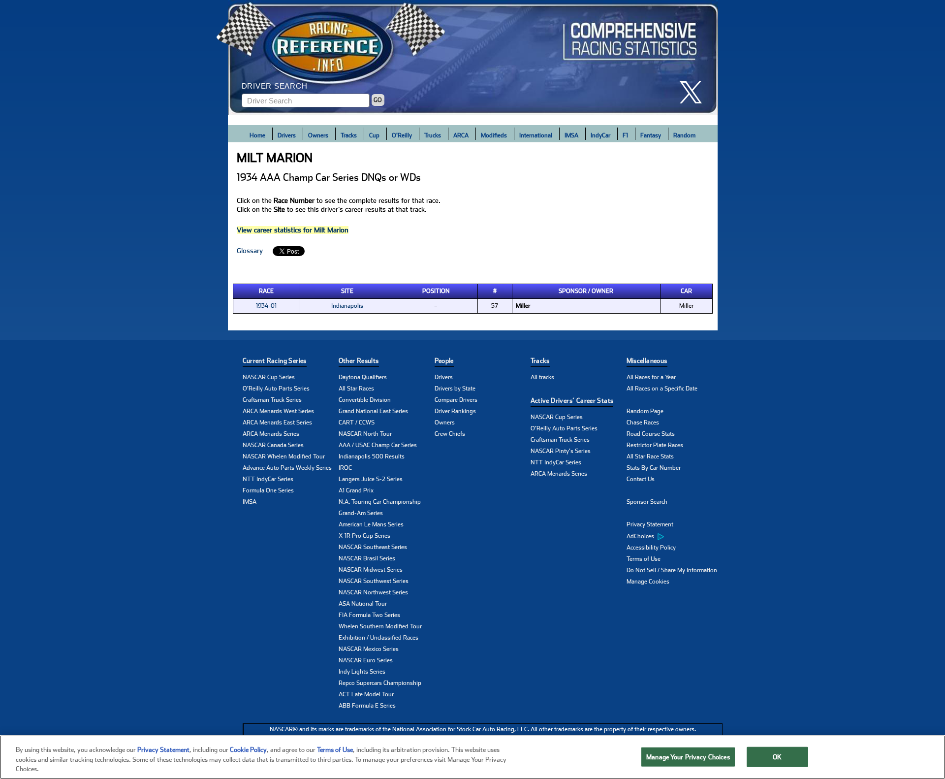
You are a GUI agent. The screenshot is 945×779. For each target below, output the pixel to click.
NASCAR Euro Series (366, 660)
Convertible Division (365, 399)
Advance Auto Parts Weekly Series (287, 467)
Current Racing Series (275, 360)
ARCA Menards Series (271, 433)
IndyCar (600, 135)
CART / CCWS (357, 422)
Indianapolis (347, 305)
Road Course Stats (651, 433)
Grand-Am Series (361, 513)
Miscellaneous (647, 360)
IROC (345, 467)
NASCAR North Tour (365, 433)
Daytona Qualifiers (363, 377)
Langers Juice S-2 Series (371, 479)
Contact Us (641, 479)
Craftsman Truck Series (272, 399)
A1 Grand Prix (356, 490)
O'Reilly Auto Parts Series (276, 388)
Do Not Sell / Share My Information (672, 570)
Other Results (359, 360)
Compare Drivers (456, 399)
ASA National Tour (363, 603)
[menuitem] (675, 536)
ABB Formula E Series (367, 705)
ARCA (461, 135)
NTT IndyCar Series (268, 479)
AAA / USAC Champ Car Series (378, 445)
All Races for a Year (651, 377)
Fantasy (650, 135)
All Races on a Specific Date (662, 388)
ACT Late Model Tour (366, 694)
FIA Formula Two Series (369, 615)
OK (777, 756)
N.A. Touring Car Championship (380, 501)
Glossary (250, 251)
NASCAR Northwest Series (373, 592)
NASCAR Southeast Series (373, 547)
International (535, 135)
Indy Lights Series (362, 671)
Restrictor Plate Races (655, 445)
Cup (374, 135)
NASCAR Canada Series (273, 445)
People (444, 360)
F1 (625, 135)
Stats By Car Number (654, 467)
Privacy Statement (650, 524)
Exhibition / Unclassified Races (378, 637)
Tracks (349, 135)
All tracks (542, 377)
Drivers (287, 135)
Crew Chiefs (450, 433)
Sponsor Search (647, 501)
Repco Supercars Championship (380, 683)
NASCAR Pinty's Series (561, 451)
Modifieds (494, 135)
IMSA (571, 135)
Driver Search (275, 86)
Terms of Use (644, 558)
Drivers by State (455, 388)
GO (378, 100)
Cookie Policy (248, 749)
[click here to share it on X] (694, 92)
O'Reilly (402, 135)
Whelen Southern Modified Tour (380, 626)
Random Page (645, 411)
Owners (318, 135)
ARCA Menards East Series (277, 422)
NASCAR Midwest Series (371, 569)
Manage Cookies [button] (648, 581)
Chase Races (643, 422)
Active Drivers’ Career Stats (572, 400)
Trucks (432, 135)
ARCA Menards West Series (278, 411)
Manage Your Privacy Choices (688, 756)
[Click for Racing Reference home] (473, 57)
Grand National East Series (373, 411)
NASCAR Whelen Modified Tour (284, 456)
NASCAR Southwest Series (374, 581)
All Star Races (356, 388)
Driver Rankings (455, 411)
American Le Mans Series (371, 524)
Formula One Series (268, 490)
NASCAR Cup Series (269, 377)
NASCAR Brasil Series (367, 558)
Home (257, 135)
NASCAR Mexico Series (369, 649)
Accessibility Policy (651, 547)
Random (684, 135)
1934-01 (266, 305)
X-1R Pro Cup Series (364, 535)
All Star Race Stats (650, 456)
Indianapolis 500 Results (372, 456)
